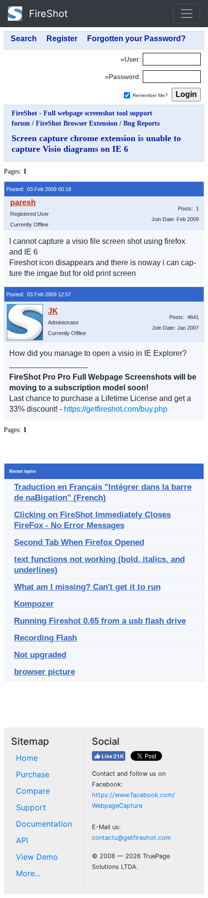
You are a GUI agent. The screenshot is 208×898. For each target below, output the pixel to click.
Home (27, 758)
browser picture (44, 671)
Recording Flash (45, 637)
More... (28, 873)
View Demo (37, 857)
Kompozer (34, 604)
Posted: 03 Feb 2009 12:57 (38, 294)
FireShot (47, 13)
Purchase (32, 774)
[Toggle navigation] (186, 13)
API (22, 840)
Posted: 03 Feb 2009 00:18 (38, 189)
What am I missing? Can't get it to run (87, 587)
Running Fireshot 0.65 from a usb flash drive (100, 620)
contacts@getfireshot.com (131, 837)
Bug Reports (141, 123)
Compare (33, 791)
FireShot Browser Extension (77, 123)
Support (31, 807)
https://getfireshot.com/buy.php (115, 409)
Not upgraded (40, 654)
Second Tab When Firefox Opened (79, 542)
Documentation (44, 824)
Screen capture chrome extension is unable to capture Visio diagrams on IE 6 (96, 143)
